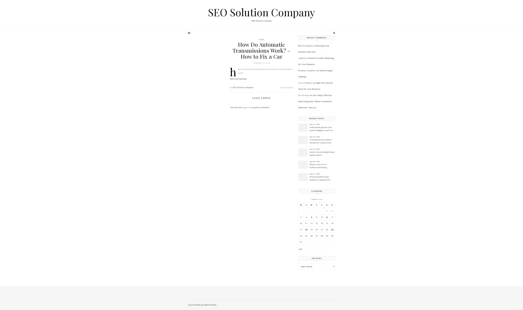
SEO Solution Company (261, 12)
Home (262, 39)
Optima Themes (209, 305)
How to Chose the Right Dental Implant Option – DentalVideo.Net (321, 154)
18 (306, 229)
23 (332, 229)
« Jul (300, 249)
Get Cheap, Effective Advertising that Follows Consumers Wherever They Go (315, 101)
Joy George (303, 95)
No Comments (287, 87)
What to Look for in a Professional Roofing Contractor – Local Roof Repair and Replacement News (321, 166)
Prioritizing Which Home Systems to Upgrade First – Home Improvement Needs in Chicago (321, 179)
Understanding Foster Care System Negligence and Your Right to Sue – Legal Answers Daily (321, 129)
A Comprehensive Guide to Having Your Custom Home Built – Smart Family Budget (320, 141)
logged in (246, 107)
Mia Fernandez (305, 45)
